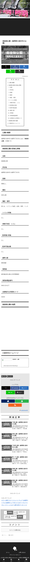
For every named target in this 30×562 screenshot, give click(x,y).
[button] (19, 71)
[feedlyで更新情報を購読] (22, 401)
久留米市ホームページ (14, 123)
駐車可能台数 (13, 107)
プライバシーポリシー (15, 554)
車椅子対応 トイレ (15, 102)
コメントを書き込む (15, 530)
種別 (11, 95)
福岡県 (4, 376)
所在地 (11, 89)
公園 (15, 505)
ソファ (6, 505)
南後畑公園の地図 (13, 120)
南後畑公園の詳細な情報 (15, 85)
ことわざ (10, 505)
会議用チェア (9, 502)
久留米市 (10, 376)
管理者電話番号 (14, 115)
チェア (21, 500)
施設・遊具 (13, 97)
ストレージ (15, 500)
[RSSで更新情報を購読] (15, 405)
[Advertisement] (15, 27)
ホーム (8, 552)
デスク (10, 500)
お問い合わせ (22, 552)
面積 (11, 92)
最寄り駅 (12, 110)
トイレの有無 (13, 100)
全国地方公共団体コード (16, 118)
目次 (13, 79)
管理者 (11, 113)
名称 (11, 87)
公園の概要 (11, 82)
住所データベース (22, 505)
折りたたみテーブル (19, 502)
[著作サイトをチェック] (8, 401)
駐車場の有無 (13, 105)
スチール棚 (4, 500)
